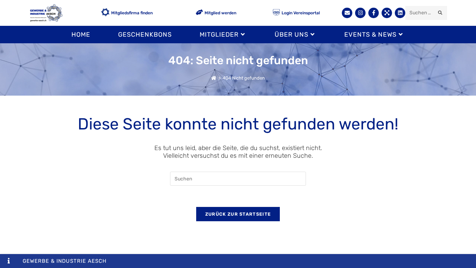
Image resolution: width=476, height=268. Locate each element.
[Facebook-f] (373, 13)
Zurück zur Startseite (238, 214)
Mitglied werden (220, 12)
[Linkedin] (400, 13)
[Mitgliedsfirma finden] (105, 13)
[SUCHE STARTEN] (440, 13)
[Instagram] (360, 13)
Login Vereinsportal (301, 12)
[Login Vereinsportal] (276, 13)
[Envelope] (347, 13)
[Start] (213, 78)
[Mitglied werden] (199, 13)
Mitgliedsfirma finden (132, 12)
